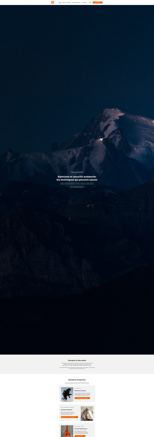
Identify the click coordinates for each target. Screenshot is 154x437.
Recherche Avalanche (66, 2)
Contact (90, 2)
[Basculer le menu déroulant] (70, 2)
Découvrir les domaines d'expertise (77, 186)
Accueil (60, 2)
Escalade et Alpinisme (76, 2)
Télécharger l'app (97, 2)
